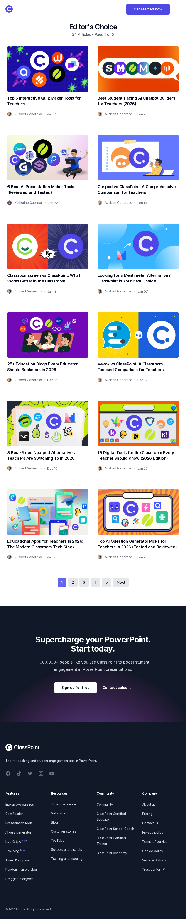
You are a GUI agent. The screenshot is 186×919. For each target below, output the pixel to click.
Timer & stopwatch (19, 860)
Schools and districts (66, 849)
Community (105, 804)
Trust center (151, 869)
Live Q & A (16, 842)
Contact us (150, 823)
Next (121, 582)
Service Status (153, 860)
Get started (59, 813)
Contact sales (117, 687)
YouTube (57, 840)
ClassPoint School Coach (115, 829)
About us (148, 804)
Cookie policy (152, 851)
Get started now (148, 9)
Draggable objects (19, 879)
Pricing (147, 814)
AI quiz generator (18, 832)
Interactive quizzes (19, 804)
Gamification (14, 814)
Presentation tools (18, 823)
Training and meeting (67, 859)
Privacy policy (152, 832)
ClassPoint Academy (112, 853)
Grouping (15, 851)
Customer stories (63, 831)
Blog (54, 822)
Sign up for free (75, 687)
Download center (64, 804)
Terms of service (155, 842)
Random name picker (21, 869)
